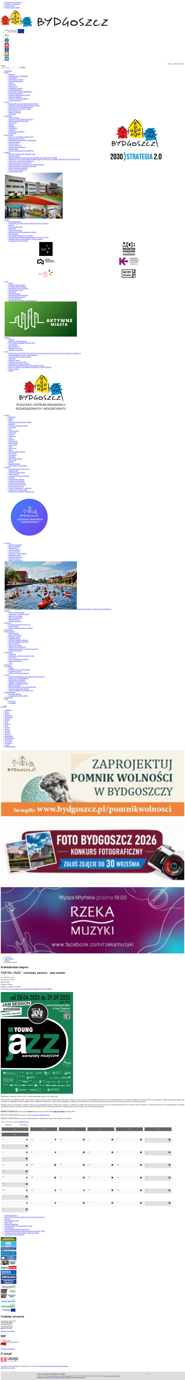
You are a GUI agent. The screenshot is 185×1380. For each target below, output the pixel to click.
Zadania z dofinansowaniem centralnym (20, 628)
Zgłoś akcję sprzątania (15, 616)
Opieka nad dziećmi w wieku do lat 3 (19, 163)
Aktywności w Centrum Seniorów (18, 476)
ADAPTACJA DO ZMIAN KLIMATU (20, 119)
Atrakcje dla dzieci (14, 552)
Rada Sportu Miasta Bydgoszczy (18, 295)
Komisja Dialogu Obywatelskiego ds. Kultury (22, 232)
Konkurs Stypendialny (15, 230)
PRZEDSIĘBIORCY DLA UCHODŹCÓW (22, 687)
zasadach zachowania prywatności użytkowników (61, 1376)
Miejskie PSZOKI (14, 619)
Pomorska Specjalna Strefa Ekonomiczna (21, 151)
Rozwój (7, 102)
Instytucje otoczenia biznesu (17, 147)
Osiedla (7, 415)
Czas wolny (8, 664)
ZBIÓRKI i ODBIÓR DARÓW (18, 683)
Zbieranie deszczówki (15, 621)
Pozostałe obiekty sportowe (16, 297)
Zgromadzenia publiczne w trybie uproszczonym (23, 649)
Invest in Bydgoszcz (14, 142)
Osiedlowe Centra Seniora (16, 481)
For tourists (11, 701)
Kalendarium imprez (14, 222)
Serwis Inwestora (13, 144)
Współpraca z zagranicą (15, 350)
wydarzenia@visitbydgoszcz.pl (40, 1115)
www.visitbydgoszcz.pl (21, 1122)
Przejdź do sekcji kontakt (12, 7)
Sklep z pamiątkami (14, 546)
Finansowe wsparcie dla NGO (17, 362)
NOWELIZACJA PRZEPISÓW (18, 678)
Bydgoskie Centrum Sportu (16, 285)
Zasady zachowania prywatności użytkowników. (54, 1366)
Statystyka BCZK (13, 644)
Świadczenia (8, 652)
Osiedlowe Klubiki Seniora (16, 472)
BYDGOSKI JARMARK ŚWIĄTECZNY (21, 343)
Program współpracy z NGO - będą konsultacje (22, 355)
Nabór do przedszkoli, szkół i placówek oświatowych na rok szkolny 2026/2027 (32, 157)
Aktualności (8, 71)
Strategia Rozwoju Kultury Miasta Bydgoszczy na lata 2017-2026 (28, 237)
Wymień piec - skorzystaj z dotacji (18, 614)
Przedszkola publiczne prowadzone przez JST (22, 166)
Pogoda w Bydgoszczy (15, 560)
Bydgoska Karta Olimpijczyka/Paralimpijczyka (22, 300)
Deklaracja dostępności (8, 1349)
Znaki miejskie (12, 345)
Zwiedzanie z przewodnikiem (17, 553)
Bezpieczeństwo (10, 631)
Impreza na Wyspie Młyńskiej (17, 341)
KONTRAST (9, 697)
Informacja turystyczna (15, 557)
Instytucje (11, 225)
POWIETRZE (12, 128)
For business (12, 703)
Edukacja (7, 152)
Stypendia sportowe (14, 293)
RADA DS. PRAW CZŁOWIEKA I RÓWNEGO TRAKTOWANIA (30, 367)
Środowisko (8, 116)
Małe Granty (12, 229)
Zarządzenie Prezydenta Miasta (17, 696)
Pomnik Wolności (10, 692)
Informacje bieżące (14, 360)
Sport (6, 281)
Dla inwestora (9, 135)
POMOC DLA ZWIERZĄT (17, 647)
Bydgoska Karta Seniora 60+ (17, 485)
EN (6, 699)
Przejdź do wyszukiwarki (12, 4)
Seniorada (11, 478)
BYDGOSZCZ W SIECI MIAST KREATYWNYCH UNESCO (28, 223)
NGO (6, 351)
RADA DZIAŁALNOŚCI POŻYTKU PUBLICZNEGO (26, 365)
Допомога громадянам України (18, 689)
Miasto (7, 72)
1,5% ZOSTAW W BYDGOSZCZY (19, 357)
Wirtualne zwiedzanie (15, 545)
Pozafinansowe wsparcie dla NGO (19, 364)
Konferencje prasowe (14, 671)
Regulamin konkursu (14, 694)
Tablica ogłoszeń (13, 369)
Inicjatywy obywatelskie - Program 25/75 (21, 137)
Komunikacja (9, 630)
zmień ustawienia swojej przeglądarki (112, 1376)
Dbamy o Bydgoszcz (14, 635)
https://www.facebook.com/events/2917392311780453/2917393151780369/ (29, 989)
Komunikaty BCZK (14, 637)
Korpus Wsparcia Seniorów (16, 483)
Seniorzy (7, 467)
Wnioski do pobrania (14, 661)
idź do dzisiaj (24, 1125)
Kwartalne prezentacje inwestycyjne (19, 624)
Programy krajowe (14, 156)
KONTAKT (12, 133)
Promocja (7, 338)
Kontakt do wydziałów (8, 1331)
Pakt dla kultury (13, 234)
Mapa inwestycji (13, 626)
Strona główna (9, 959)
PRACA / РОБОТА (14, 685)
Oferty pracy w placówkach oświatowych (21, 161)
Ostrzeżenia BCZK (14, 638)
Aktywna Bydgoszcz (14, 299)
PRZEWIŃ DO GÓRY (8, 1368)
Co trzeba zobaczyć (14, 550)
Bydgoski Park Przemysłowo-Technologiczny (22, 140)
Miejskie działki (13, 149)
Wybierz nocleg (13, 548)
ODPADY (11, 126)
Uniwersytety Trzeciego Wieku (17, 490)
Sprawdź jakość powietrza (16, 612)
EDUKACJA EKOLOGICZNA (18, 121)
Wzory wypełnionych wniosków (18, 659)
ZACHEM (11, 130)
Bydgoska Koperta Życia (16, 486)
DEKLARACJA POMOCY (17, 680)
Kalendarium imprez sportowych (18, 288)
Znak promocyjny (13, 346)
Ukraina (7, 675)
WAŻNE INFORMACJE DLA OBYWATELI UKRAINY (26, 677)
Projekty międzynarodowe (16, 131)
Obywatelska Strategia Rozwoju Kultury (20, 235)
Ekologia (7, 611)
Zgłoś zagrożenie (13, 633)
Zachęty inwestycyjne (15, 145)
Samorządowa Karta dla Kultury (18, 241)
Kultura (7, 220)
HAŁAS (11, 124)
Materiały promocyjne (15, 348)
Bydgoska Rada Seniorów (16, 479)
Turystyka (8, 543)
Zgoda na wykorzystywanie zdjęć (18, 673)
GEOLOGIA (12, 123)
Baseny (10, 283)
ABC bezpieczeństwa (15, 645)
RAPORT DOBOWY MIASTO (18, 640)
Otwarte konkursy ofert (15, 171)
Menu (2, 707)
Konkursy (11, 339)
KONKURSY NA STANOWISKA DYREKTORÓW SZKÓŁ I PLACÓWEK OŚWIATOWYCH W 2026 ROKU (44, 159)
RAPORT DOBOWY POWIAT (18, 642)
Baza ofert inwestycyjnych (16, 138)
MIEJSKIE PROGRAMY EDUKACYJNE (21, 154)
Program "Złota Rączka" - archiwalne (19, 488)
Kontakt (10, 371)
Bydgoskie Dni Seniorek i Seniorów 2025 (21, 491)
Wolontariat (12, 358)
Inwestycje (8, 623)
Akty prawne (12, 657)
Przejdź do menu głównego (13, 2)
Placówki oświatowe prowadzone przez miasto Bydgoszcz (26, 164)
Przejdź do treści (10, 6)
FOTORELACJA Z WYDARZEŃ (19, 670)
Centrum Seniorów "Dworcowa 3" (19, 469)
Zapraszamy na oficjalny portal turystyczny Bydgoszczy (94, 609)
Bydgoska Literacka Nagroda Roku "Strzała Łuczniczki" (25, 239)
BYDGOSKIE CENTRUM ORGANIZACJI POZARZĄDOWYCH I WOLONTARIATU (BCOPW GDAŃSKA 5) (44, 353)
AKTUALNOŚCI (14, 118)
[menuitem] (94, 71)
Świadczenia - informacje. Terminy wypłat (21, 656)
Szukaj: (3, 65)
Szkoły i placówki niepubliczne (18, 168)
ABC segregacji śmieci (15, 618)
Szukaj (23, 67)
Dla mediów (8, 666)
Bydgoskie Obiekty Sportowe (17, 287)
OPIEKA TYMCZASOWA (17, 682)
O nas (10, 663)
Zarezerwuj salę (13, 471)
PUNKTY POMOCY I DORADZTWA (20, 690)
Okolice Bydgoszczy (14, 559)
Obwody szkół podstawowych (17, 170)
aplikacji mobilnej (59, 1111)
